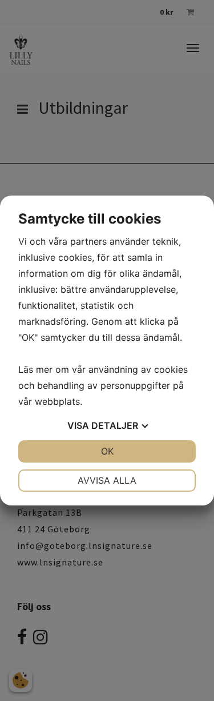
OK (107, 451)
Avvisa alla (107, 480)
